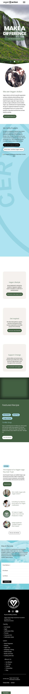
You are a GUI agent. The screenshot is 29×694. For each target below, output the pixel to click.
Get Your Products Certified (11, 145)
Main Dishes (6, 415)
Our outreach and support (14, 367)
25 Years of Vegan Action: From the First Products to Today (18, 514)
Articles (6, 466)
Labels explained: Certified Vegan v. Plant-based (17, 524)
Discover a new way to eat (14, 294)
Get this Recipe (7, 437)
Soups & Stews (7, 418)
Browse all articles (14, 533)
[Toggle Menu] (24, 2)
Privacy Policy (6, 682)
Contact (12, 682)
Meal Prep (16, 415)
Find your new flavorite (14, 330)
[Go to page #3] (18, 61)
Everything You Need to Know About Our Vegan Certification (18, 503)
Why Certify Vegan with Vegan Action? (18, 493)
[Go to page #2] (14, 61)
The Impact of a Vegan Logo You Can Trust (13, 471)
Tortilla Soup (7, 422)
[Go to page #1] (10, 61)
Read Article (7, 484)
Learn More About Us (9, 116)
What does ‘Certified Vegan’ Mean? (13, 149)
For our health (14, 39)
